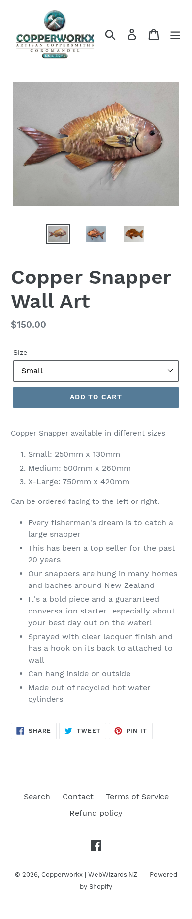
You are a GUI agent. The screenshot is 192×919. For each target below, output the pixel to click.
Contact (78, 796)
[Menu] (175, 35)
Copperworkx (62, 874)
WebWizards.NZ (112, 874)
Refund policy (96, 813)
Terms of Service (137, 796)
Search (37, 796)
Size (20, 352)
